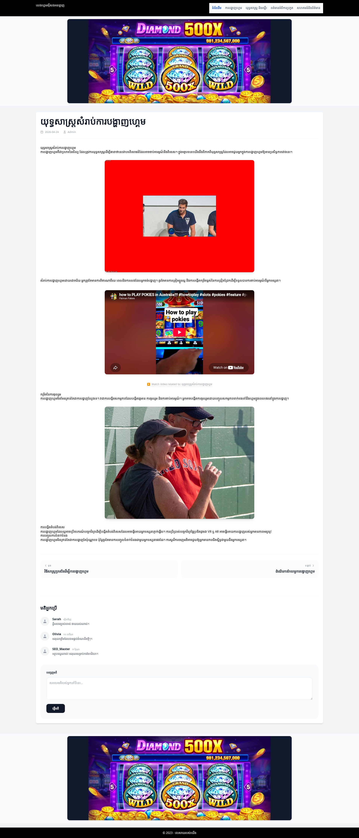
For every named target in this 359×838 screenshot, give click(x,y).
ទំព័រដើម (216, 8)
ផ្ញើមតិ (55, 708)
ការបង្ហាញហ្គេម (233, 8)
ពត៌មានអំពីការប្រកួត (282, 8)
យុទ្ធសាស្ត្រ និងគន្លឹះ (256, 8)
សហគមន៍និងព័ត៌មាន (308, 8)
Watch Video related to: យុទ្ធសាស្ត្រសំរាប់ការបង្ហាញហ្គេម (179, 384)
